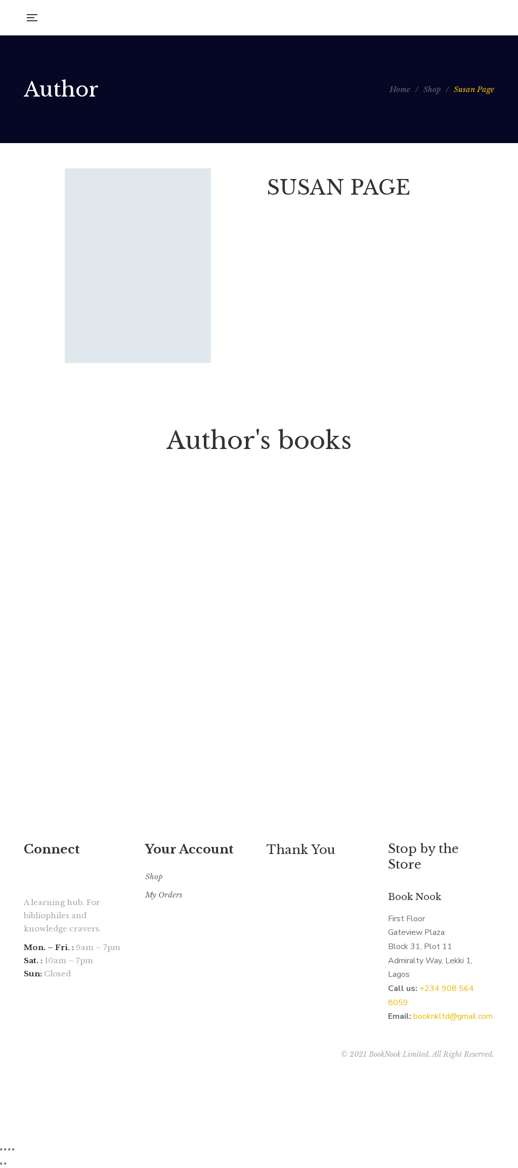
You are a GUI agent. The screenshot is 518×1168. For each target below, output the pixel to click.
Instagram (27, 1038)
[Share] (5, 1149)
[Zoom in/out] (13, 1149)
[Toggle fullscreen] (9, 1149)
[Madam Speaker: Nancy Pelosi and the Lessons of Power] (97, 601)
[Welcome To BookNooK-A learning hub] (262, 17)
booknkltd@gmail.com (453, 1016)
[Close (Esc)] (1, 1149)
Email (39, 1038)
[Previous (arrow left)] (1, 1163)
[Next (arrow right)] (5, 1163)
